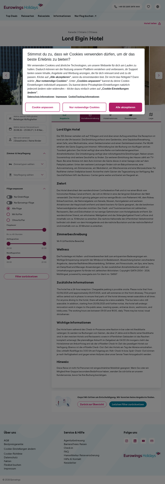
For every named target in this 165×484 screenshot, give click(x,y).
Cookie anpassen (42, 107)
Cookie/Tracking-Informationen (83, 96)
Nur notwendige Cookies (84, 107)
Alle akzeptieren (125, 107)
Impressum (61, 96)
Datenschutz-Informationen (40, 96)
